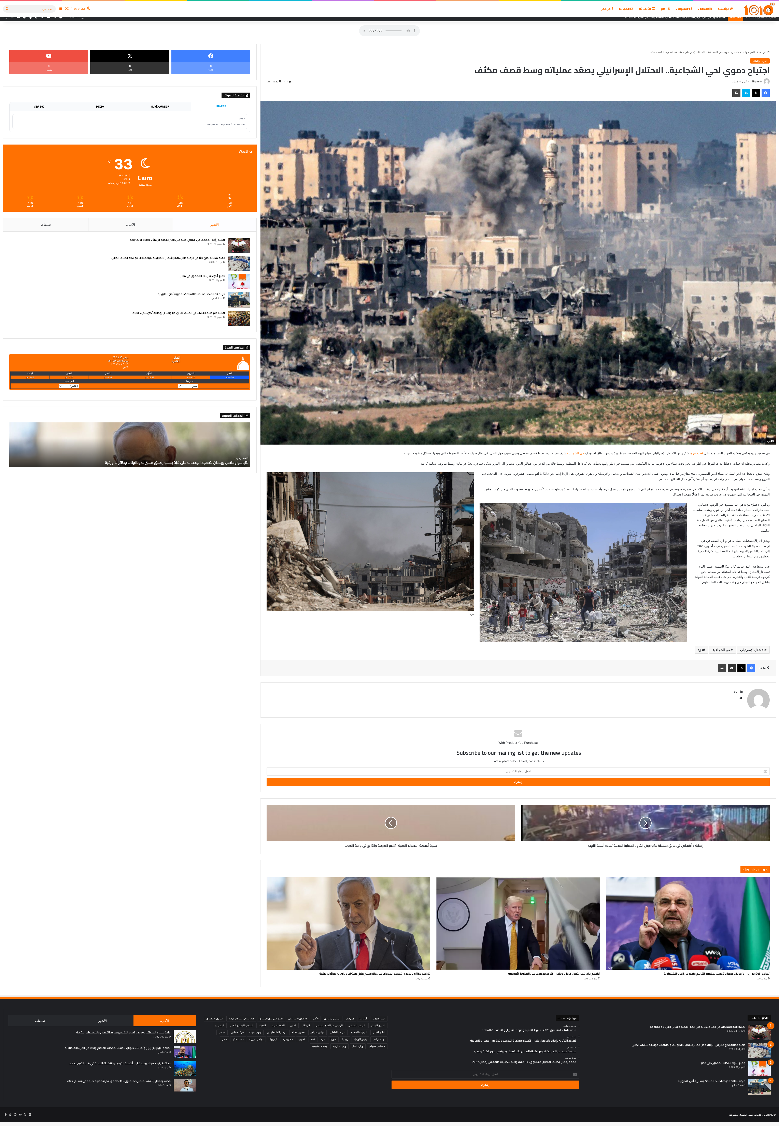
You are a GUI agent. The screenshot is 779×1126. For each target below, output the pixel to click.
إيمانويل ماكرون (332, 1018)
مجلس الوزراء (256, 1039)
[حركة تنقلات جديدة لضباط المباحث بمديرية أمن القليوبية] (239, 300)
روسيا (345, 1039)
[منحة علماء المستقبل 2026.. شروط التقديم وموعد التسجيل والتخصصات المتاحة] (185, 1036)
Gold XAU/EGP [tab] (160, 106)
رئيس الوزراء (360, 1039)
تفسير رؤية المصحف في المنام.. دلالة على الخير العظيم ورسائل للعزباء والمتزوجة (177, 239)
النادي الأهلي (379, 1032)
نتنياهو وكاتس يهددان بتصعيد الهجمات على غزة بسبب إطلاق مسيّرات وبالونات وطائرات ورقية (374, 973)
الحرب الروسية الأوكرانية (241, 1018)
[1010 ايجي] (759, 9)
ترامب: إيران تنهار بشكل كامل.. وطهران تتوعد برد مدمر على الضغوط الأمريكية (554, 973)
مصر (224, 1039)
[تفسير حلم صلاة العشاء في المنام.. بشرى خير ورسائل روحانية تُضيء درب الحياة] (239, 318)
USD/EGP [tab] (220, 106)
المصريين (219, 1025)
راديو (664, 8)
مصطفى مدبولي (377, 1046)
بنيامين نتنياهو (317, 1032)
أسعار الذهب (378, 1018)
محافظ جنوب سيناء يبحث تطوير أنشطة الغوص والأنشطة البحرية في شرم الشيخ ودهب (120, 1063)
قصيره (301, 1039)
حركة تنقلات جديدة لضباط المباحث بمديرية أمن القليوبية (191, 294)
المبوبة (683, 8)
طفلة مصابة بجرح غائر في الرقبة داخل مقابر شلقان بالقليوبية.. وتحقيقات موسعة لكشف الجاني (168, 257)
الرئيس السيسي (356, 1025)
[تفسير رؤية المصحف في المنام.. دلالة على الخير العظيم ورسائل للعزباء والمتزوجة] (239, 245)
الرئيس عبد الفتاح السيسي (329, 1025)
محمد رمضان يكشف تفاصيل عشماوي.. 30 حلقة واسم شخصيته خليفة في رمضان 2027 (119, 1081)
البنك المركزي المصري (271, 1018)
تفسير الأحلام (298, 1032)
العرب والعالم (747, 52)
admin (758, 81)
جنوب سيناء (255, 1032)
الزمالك (306, 1025)
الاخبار (704, 8)
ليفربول (273, 1039)
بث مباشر (645, 8)
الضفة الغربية (278, 1025)
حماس (222, 1032)
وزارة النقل (357, 1046)
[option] (129, 444)
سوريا (333, 1039)
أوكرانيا (363, 1018)
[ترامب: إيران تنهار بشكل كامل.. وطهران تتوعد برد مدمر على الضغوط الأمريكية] (518, 923)
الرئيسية (724, 8)
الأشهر (214, 225)
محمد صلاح (238, 1039)
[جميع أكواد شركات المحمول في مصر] (239, 281)
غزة (700, 650)
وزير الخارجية (339, 1046)
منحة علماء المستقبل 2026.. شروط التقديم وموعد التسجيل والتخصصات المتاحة (123, 1032)
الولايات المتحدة (359, 1032)
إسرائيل (350, 1018)
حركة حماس (237, 1032)
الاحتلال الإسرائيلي (752, 650)
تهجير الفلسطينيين (276, 1032)
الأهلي (315, 1018)
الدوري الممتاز (378, 1025)
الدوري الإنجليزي (214, 1018)
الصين (293, 1025)
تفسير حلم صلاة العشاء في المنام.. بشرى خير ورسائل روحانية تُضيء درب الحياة (178, 312)
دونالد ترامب (379, 1039)
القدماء (262, 1025)
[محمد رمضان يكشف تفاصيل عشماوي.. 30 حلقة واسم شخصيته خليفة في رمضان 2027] (185, 1085)
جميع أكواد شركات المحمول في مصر (203, 276)
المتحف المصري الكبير (241, 1025)
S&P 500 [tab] (39, 106)
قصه (313, 1039)
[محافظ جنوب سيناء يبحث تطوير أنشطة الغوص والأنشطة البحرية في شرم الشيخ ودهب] (185, 1068)
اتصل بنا (624, 8)
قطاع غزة (697, 453)
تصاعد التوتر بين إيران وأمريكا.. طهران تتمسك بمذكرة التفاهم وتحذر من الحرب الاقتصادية (717, 973)
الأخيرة (130, 225)
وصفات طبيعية (319, 1046)
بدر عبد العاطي (337, 1032)
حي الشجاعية (575, 453)
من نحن (605, 8)
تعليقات (46, 225)
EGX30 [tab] (100, 106)
